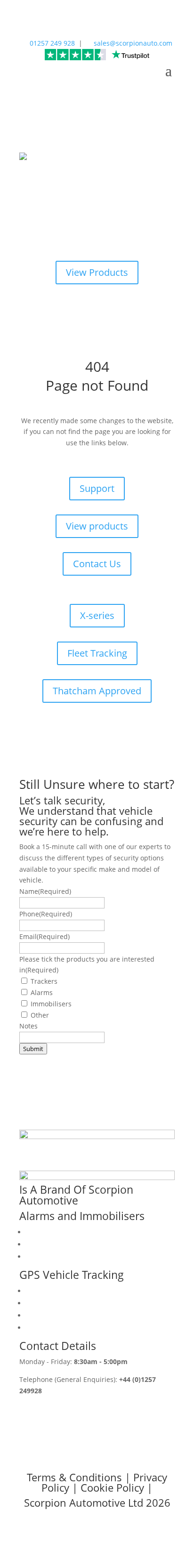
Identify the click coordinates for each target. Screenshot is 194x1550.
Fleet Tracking (97, 653)
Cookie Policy (112, 1487)
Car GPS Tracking (53, 1303)
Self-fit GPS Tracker (56, 1290)
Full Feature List (51, 1327)
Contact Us (97, 563)
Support (97, 488)
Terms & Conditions (74, 1477)
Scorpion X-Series (53, 1244)
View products (97, 526)
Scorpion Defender (55, 1232)
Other (40, 1015)
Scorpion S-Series (53, 1256)
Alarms (42, 992)
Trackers (44, 981)
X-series (97, 615)
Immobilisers (51, 1003)
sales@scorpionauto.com (129, 43)
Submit (33, 1048)
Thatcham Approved (97, 690)
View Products (97, 272)
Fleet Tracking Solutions (63, 1315)
